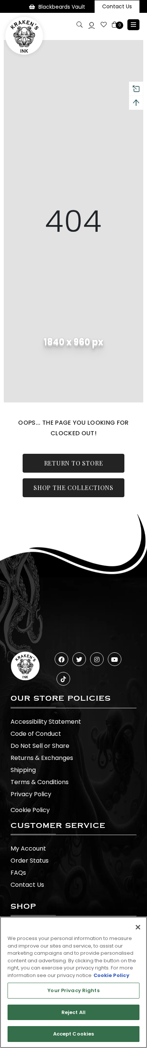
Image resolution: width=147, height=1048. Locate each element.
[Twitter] (79, 659)
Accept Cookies (73, 1033)
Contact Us (117, 6)
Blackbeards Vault (61, 7)
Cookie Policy (30, 810)
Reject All (73, 1012)
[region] (73, 982)
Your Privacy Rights (73, 990)
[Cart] (115, 25)
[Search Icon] (80, 25)
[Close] (138, 927)
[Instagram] (97, 659)
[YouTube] (114, 659)
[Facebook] (61, 659)
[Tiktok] (63, 679)
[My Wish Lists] (104, 25)
